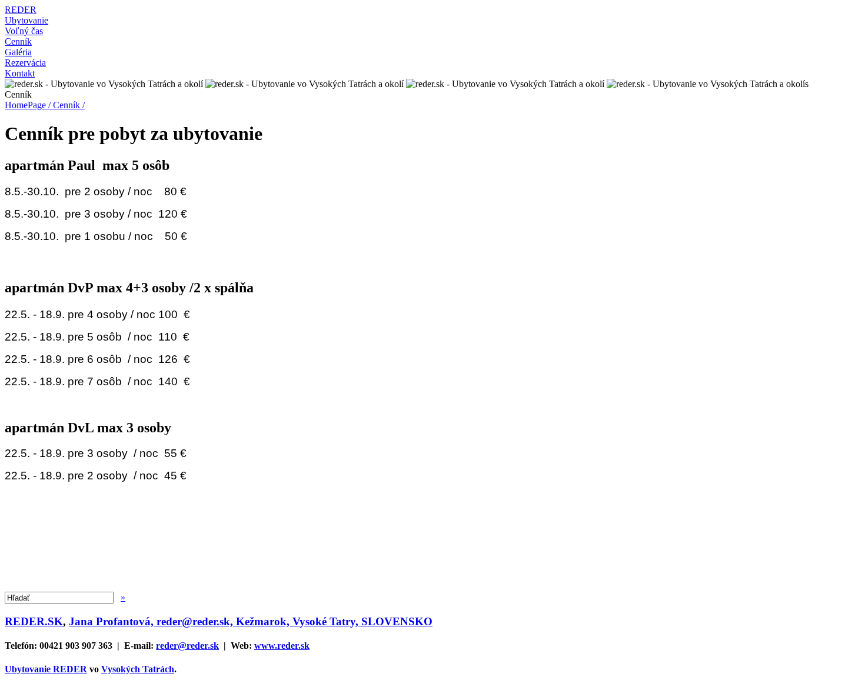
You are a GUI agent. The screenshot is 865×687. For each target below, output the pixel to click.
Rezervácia (25, 63)
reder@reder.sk (187, 646)
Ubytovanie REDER (46, 669)
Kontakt (20, 73)
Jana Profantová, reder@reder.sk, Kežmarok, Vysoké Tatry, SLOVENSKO (250, 621)
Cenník (18, 41)
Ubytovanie (26, 20)
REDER (20, 10)
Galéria (18, 52)
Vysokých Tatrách (137, 669)
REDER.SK (34, 621)
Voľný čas (24, 31)
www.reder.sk (282, 646)
